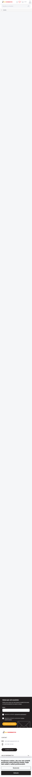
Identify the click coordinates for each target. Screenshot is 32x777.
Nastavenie (16, 768)
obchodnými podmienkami (20, 714)
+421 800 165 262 (9, 744)
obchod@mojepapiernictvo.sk (12, 741)
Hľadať (28, 6)
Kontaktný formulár (9, 749)
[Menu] (30, 2)
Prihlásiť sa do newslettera (9, 723)
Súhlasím (16, 773)
